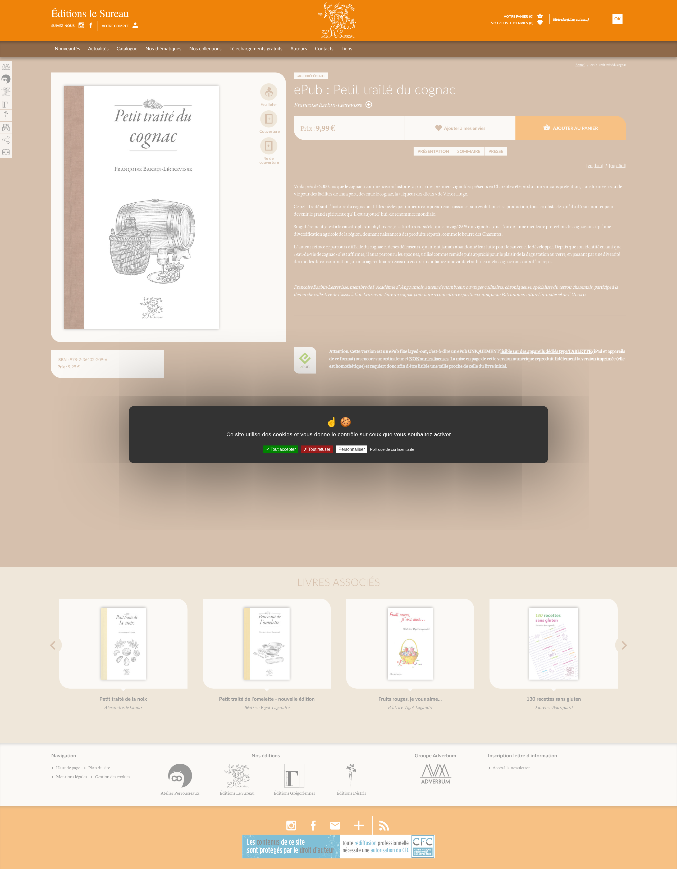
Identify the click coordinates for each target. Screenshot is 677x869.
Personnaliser (351, 449)
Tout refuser (318, 449)
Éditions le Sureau (90, 13)
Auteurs (298, 49)
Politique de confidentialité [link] (392, 449)
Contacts (324, 49)
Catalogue (127, 49)
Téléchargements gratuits (256, 49)
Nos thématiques (163, 49)
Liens (346, 49)
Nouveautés (67, 49)
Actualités (98, 49)
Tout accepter (282, 449)
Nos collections (205, 49)
